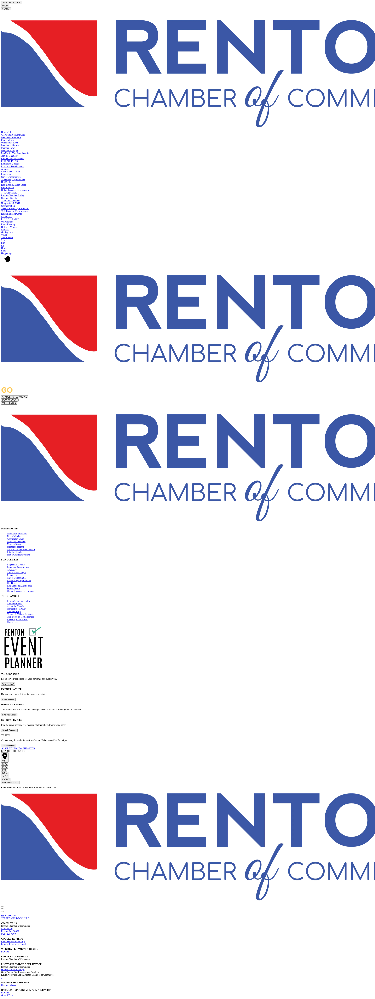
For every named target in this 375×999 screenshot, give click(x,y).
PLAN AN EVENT (10, 219)
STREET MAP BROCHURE (15, 917)
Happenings (6, 253)
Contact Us (6, 216)
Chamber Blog (8, 206)
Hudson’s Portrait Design (12, 969)
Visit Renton (7, 237)
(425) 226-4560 (8, 934)
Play (3, 243)
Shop (3, 250)
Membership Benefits (11, 137)
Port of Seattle (7, 187)
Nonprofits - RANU (10, 203)
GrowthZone (7, 995)
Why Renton (7, 221)
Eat (2, 245)
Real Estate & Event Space (13, 185)
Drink (4, 248)
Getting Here (7, 232)
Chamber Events (9, 198)
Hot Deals (6, 182)
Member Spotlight (9, 150)
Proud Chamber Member (12, 158)
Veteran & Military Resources (15, 208)
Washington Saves (9, 142)
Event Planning (8, 224)
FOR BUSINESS (9, 161)
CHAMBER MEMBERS (13, 134)
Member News (8, 148)
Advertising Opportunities (13, 179)
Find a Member (8, 140)
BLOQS (5, 951)
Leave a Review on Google (14, 944)
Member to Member (10, 145)
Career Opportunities (11, 177)
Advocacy (6, 169)
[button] (187, 260)
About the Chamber (10, 200)
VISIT (4, 235)
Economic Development (12, 166)
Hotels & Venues (9, 227)
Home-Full (6, 132)
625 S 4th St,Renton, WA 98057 (10, 929)
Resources (6, 174)
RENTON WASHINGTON (18, 748)
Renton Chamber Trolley (12, 195)
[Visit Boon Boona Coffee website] (1, 977)
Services (5, 229)
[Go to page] (1, 748)
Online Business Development (15, 190)
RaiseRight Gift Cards (11, 214)
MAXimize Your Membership (15, 153)
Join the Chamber (9, 156)
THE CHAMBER (9, 192)
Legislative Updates (10, 163)
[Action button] (2, 906)
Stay (3, 240)
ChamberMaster (8, 985)
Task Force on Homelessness (14, 211)
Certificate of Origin (10, 171)
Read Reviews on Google (13, 941)
